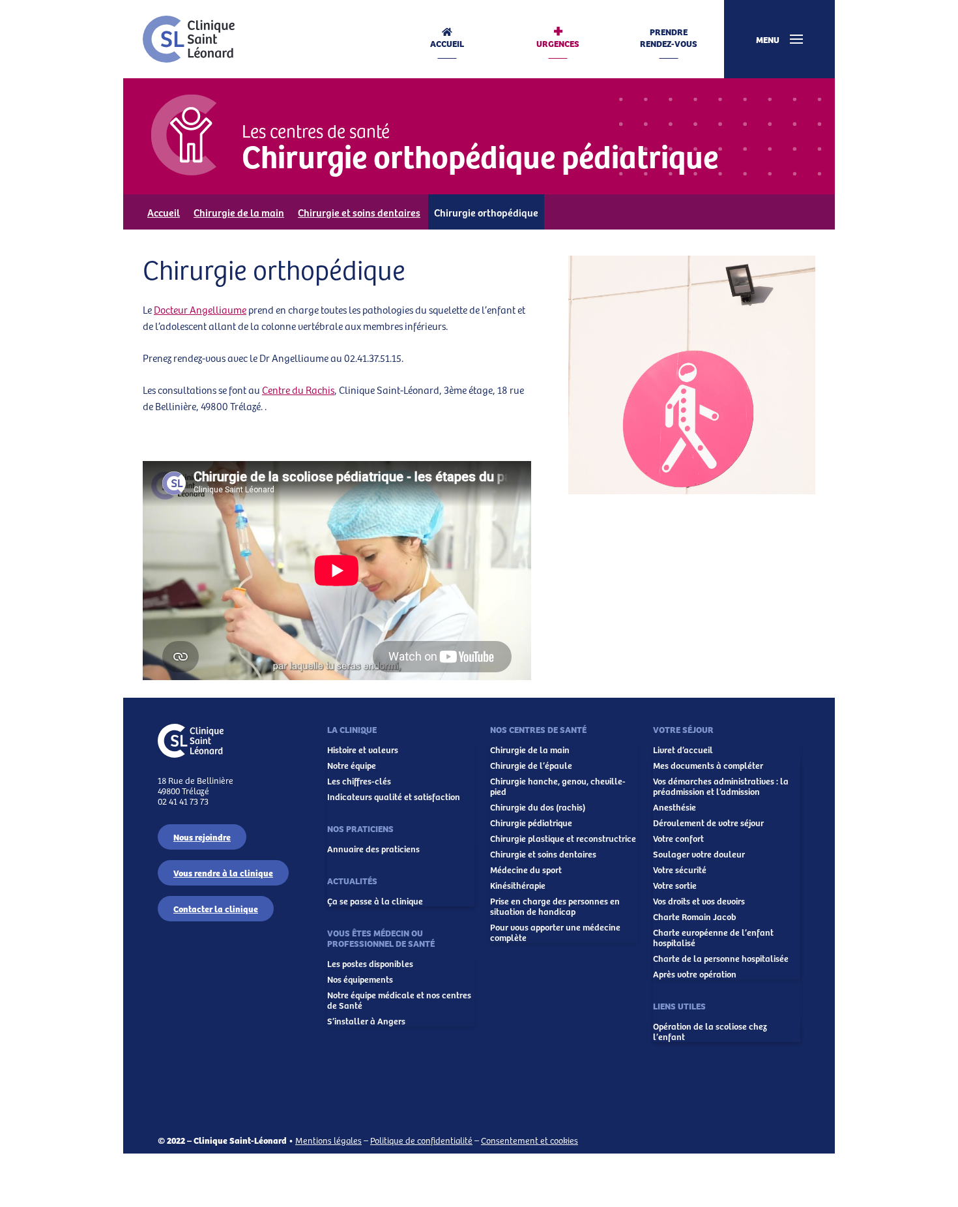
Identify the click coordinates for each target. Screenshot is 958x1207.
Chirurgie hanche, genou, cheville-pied (558, 786)
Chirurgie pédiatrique (531, 823)
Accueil (447, 43)
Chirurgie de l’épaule (531, 765)
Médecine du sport (526, 870)
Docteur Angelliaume (200, 309)
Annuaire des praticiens (373, 849)
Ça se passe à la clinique (375, 901)
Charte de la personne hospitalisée (721, 958)
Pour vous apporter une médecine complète (555, 932)
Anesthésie (674, 807)
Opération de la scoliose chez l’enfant (710, 1031)
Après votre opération (694, 974)
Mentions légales (328, 1140)
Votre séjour (683, 729)
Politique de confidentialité (421, 1140)
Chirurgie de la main (239, 212)
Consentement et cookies (529, 1140)
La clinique (352, 729)
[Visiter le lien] (189, 39)
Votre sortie (675, 885)
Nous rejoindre (202, 836)
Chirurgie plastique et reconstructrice (563, 838)
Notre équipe (351, 765)
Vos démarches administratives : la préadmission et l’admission (721, 786)
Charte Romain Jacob (694, 917)
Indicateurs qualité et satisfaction (393, 797)
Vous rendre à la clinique (223, 872)
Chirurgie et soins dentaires (359, 212)
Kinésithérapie (517, 885)
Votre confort (678, 838)
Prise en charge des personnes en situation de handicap (555, 906)
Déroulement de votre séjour (708, 823)
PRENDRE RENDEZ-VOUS (668, 37)
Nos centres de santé (538, 729)
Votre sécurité (679, 870)
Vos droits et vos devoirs (699, 901)
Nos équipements (360, 979)
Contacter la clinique (215, 908)
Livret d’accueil (683, 750)
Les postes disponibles (370, 964)
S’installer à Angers (366, 1021)
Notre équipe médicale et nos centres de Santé (399, 1000)
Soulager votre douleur (699, 854)
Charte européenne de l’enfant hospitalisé (713, 937)
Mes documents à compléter (708, 765)
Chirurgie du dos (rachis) (537, 807)
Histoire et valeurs (362, 750)
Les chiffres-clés (359, 781)
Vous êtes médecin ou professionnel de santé (381, 937)
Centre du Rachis (298, 389)
